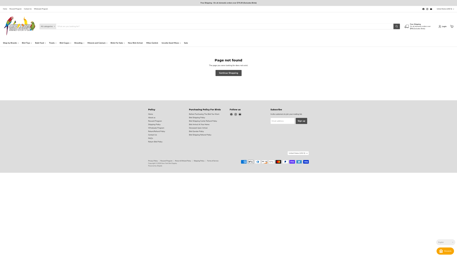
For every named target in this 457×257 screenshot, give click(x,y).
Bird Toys (26, 43)
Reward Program (16, 9)
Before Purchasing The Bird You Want (204, 114)
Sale (186, 43)
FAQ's (150, 138)
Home (5, 9)
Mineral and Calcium (96, 43)
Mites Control (152, 43)
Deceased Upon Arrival (198, 128)
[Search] (396, 26)
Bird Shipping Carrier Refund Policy (203, 121)
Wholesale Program (41, 9)
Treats (52, 43)
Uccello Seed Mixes (170, 43)
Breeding (78, 43)
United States (444, 9)
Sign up (301, 120)
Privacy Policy (153, 161)
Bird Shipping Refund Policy (200, 135)
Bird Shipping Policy (197, 117)
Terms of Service (213, 161)
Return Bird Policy (155, 142)
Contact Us (28, 9)
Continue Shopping (228, 73)
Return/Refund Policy (156, 131)
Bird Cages (65, 43)
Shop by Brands (10, 43)
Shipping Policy (154, 124)
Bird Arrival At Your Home (199, 124)
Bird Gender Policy (196, 131)
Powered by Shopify (155, 166)
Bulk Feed (40, 43)
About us (151, 117)
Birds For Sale (117, 43)
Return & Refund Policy (183, 161)
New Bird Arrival (135, 43)
